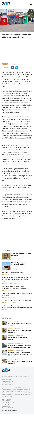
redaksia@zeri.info (6, 379)
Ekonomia (5, 64)
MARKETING (7, 405)
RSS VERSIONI (7, 407)
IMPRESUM (6, 400)
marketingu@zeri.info (7, 381)
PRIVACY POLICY (9, 402)
